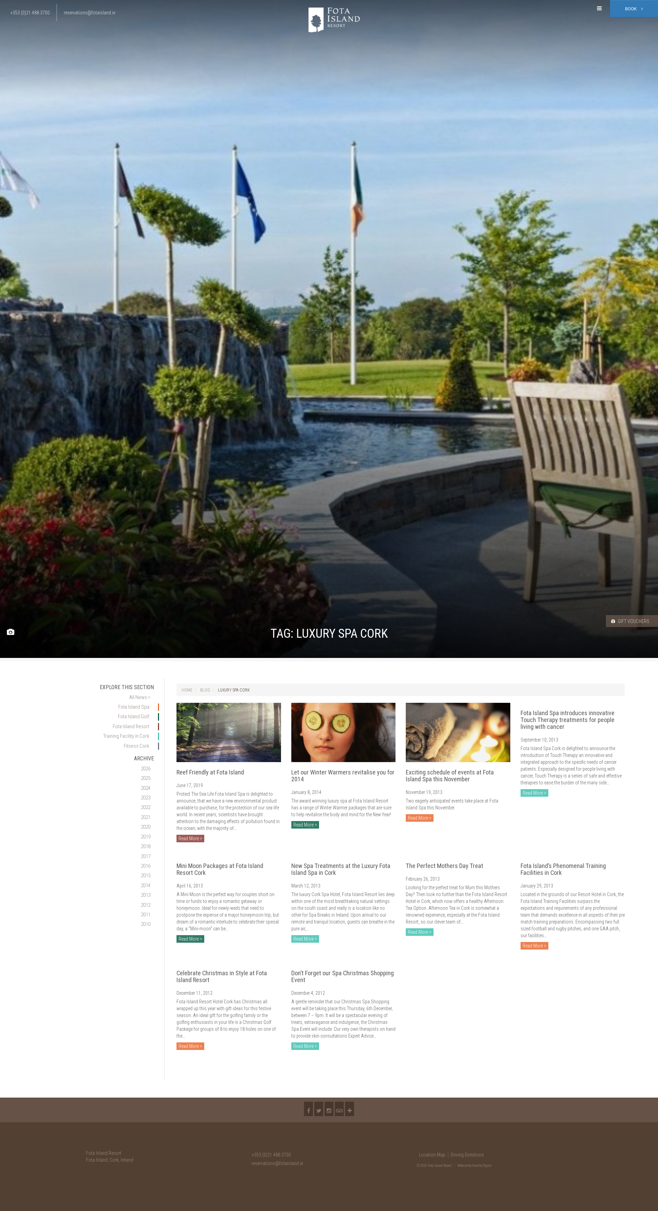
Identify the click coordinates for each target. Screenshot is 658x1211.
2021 (145, 817)
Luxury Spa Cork (234, 690)
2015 (145, 875)
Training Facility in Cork (126, 736)
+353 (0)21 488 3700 (271, 1155)
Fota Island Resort (131, 726)
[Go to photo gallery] (10, 632)
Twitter (318, 1109)
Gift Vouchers (633, 621)
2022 (145, 807)
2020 (145, 827)
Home (187, 690)
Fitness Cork (136, 746)
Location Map (432, 1155)
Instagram (329, 1109)
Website (463, 1165)
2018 (145, 846)
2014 (145, 885)
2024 (145, 788)
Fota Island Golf (133, 716)
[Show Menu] (599, 8)
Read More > (190, 838)
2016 (145, 866)
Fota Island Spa (133, 707)
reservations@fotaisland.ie (277, 1163)
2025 (145, 778)
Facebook (308, 1109)
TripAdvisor (339, 1109)
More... (349, 1109)
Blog (205, 690)
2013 (145, 895)
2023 (145, 798)
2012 (145, 905)
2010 (145, 924)
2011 (145, 915)
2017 (145, 856)
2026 (145, 769)
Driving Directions (467, 1155)
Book (631, 8)
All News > (139, 697)
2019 (145, 837)
